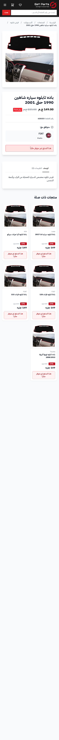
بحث (6, 12)
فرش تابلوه (14, 22)
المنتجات (41, 22)
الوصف (46, 168)
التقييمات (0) (37, 168)
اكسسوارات (28, 22)
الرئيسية (53, 22)
